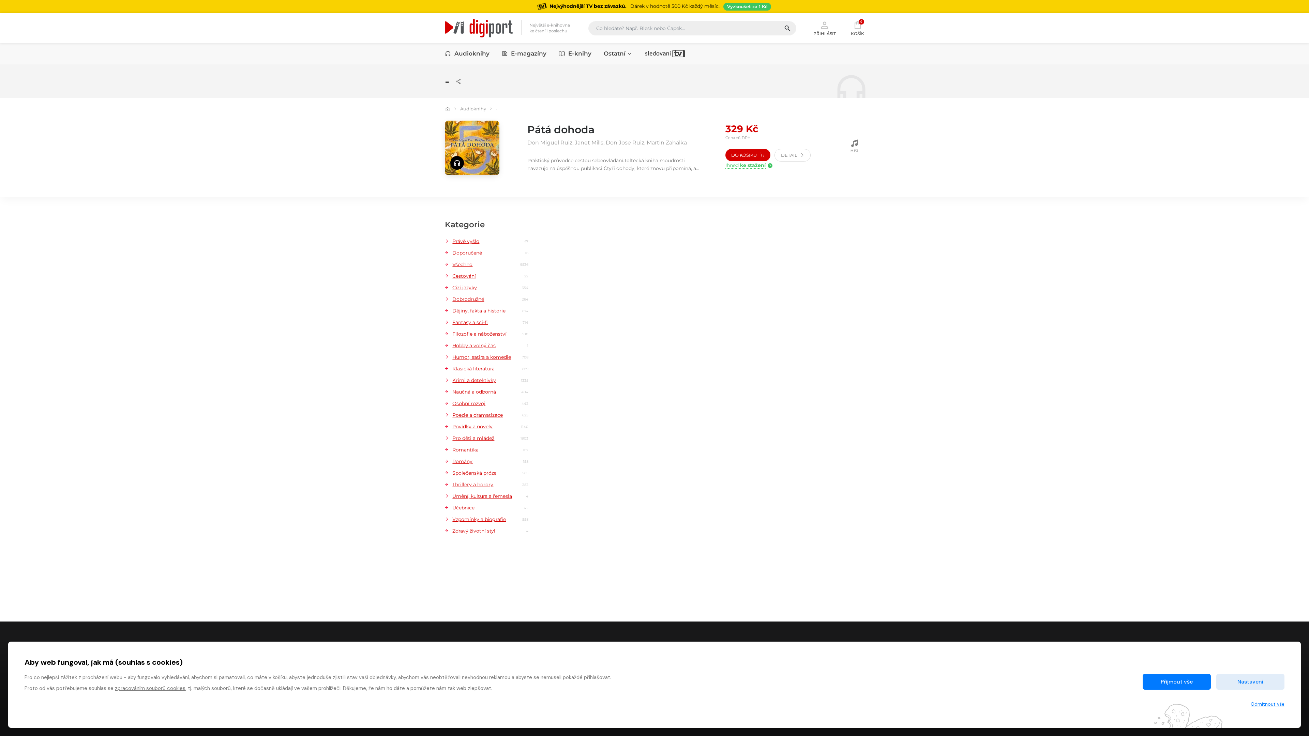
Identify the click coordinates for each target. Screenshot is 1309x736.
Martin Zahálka (667, 142)
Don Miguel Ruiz (549, 142)
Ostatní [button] (615, 53)
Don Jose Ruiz (625, 142)
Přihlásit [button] (824, 33)
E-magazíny (528, 53)
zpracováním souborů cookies (150, 688)
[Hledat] (790, 28)
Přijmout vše (1177, 681)
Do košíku (744, 155)
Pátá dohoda (561, 129)
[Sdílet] (458, 81)
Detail (789, 155)
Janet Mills (589, 142)
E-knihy (579, 53)
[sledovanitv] (665, 53)
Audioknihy (472, 53)
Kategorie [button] (465, 224)
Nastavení (1250, 681)
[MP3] (854, 146)
